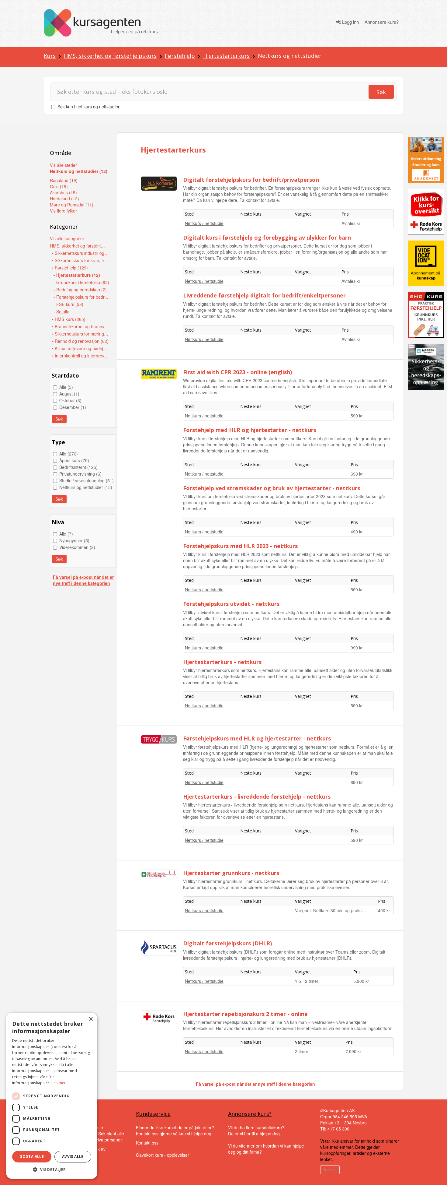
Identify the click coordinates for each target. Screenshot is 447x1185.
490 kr (357, 532)
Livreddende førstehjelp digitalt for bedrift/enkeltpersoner (264, 295)
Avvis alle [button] (73, 1156)
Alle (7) (66, 534)
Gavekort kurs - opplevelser (162, 1155)
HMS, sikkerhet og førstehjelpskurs (110, 55)
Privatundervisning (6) (80, 474)
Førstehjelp (180, 55)
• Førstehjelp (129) (70, 268)
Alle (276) (68, 454)
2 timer (301, 1051)
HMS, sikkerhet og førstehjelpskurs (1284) (78, 246)
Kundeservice (153, 1113)
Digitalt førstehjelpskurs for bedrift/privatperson (251, 179)
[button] (51, 1169)
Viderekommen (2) (77, 547)
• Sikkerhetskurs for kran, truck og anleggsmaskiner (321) (80, 260)
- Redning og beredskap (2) (80, 290)
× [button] (90, 1019)
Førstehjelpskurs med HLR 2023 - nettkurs (240, 546)
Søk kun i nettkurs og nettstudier (88, 107)
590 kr (357, 416)
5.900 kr (361, 981)
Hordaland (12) (64, 198)
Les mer (58, 1082)
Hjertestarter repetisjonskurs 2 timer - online (245, 1014)
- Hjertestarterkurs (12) (77, 275)
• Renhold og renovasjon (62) (80, 341)
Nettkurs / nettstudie (204, 223)
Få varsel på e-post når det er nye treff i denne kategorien (83, 580)
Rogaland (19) (64, 180)
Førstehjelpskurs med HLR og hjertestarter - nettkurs (257, 738)
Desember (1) (72, 407)
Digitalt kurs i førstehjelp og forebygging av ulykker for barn (267, 237)
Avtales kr (350, 223)
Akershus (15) (63, 192)
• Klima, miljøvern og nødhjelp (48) (80, 348)
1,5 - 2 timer (306, 981)
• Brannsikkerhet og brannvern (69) (80, 326)
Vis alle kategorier (67, 238)
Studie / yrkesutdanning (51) (86, 480)
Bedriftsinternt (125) (78, 467)
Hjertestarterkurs (226, 55)
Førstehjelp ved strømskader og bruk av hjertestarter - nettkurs (271, 488)
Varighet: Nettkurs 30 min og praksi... (330, 910)
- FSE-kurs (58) (68, 304)
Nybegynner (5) (74, 540)
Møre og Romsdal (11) (71, 205)
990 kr (357, 648)
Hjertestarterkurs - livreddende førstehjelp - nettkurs (257, 796)
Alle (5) (66, 387)
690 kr (357, 474)
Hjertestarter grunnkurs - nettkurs (231, 873)
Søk (381, 92)
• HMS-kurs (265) (68, 319)
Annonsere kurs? (382, 22)
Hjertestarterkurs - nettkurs (222, 662)
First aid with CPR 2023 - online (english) (237, 372)
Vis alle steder (63, 165)
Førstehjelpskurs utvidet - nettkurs (231, 603)
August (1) (69, 394)
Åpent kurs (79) (74, 460)
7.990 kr (353, 1051)
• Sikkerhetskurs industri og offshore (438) (80, 253)
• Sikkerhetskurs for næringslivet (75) (80, 334)
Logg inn (350, 22)
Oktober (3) (70, 400)
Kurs (50, 55)
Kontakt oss (147, 1143)
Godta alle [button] (31, 1156)
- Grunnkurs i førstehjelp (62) (81, 282)
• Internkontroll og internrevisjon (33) (80, 356)
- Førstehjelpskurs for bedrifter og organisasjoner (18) (82, 297)
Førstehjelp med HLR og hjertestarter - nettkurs (249, 430)
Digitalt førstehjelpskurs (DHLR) (227, 943)
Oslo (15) (59, 186)
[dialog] (51, 1096)
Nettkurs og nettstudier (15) (85, 487)
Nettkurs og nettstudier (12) (78, 171)
